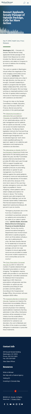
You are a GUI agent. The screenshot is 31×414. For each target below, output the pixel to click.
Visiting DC (6, 378)
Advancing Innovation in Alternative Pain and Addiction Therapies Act (12, 116)
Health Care (16, 41)
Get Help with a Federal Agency (13, 375)
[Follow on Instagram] (16, 404)
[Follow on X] (7, 404)
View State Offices (9, 361)
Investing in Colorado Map (11, 381)
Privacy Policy (16, 399)
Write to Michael (8, 372)
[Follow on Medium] (13, 404)
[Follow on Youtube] (10, 404)
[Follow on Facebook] (4, 404)
